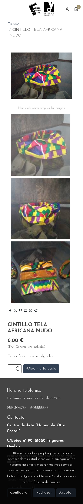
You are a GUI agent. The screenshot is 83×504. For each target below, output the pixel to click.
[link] (41, 9)
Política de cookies (47, 482)
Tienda (14, 24)
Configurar (19, 493)
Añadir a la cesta (41, 369)
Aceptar (66, 493)
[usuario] (67, 9)
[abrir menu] (7, 9)
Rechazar (44, 493)
